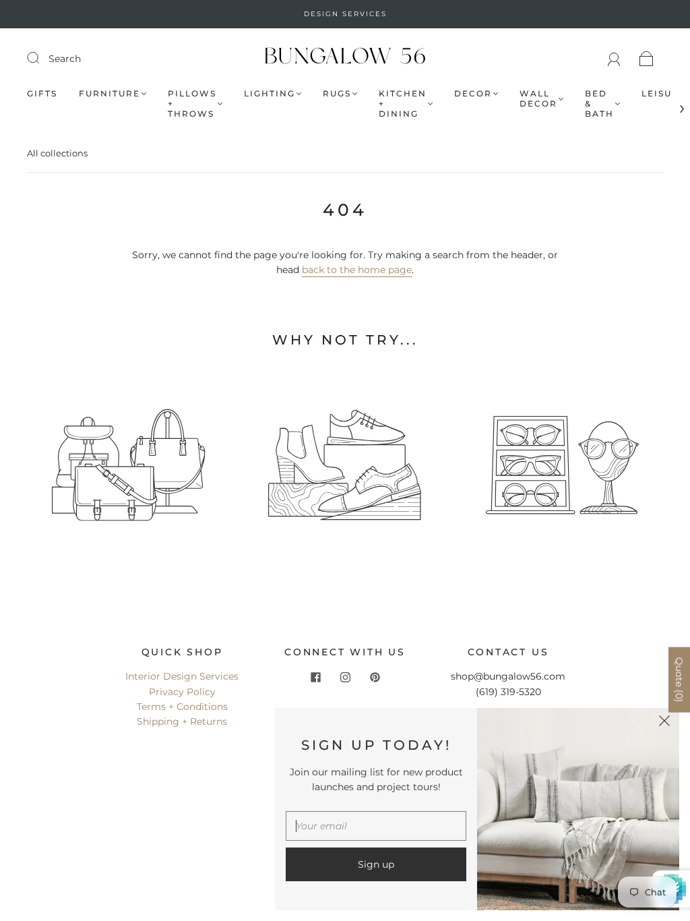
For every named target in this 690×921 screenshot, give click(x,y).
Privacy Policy (182, 692)
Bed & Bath (599, 103)
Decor (473, 93)
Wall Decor (538, 98)
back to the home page (357, 270)
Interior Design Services (182, 676)
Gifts (42, 93)
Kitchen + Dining (403, 103)
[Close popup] (664, 723)
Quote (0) (679, 680)
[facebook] (315, 677)
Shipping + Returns (182, 721)
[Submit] (42, 58)
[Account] (614, 58)
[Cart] (646, 58)
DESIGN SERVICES (345, 13)
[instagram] (345, 677)
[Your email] (376, 826)
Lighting (269, 93)
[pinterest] (374, 677)
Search (65, 59)
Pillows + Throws (192, 103)
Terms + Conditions (182, 707)
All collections (57, 153)
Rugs (337, 93)
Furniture (109, 93)
